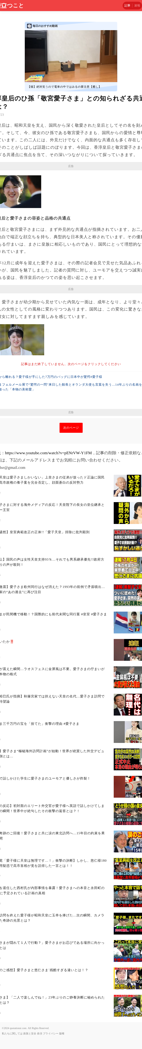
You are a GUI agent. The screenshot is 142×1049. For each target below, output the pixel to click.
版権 (61, 1033)
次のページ (71, 427)
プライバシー (50, 1033)
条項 (39, 1033)
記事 (127, 5)
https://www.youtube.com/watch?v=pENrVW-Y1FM (48, 453)
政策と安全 (29, 1033)
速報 (137, 5)
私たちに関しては (12, 1033)
